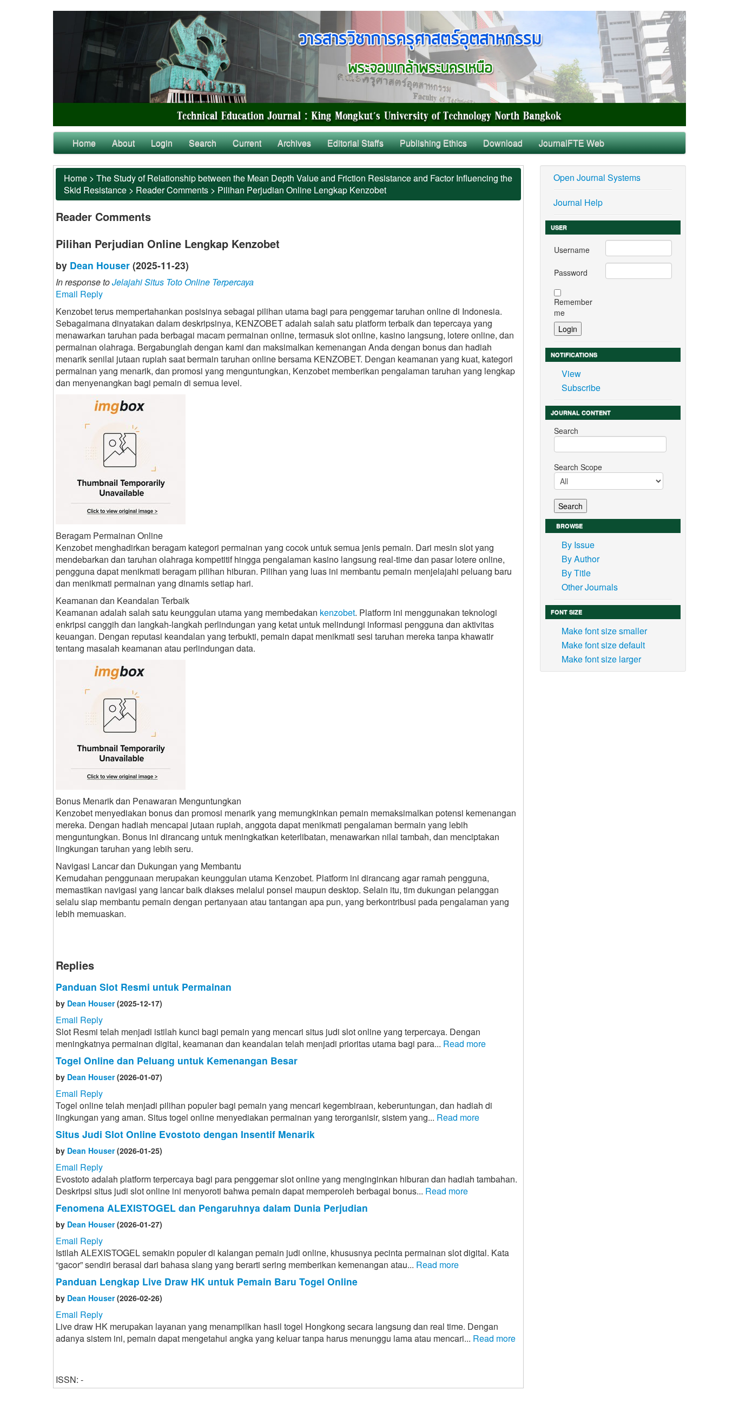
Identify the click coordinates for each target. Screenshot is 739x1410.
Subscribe (581, 387)
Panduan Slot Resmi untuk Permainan (144, 986)
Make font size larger (601, 659)
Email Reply (79, 294)
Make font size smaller (604, 631)
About (123, 143)
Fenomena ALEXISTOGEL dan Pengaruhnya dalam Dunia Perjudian (212, 1207)
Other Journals (590, 587)
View (571, 373)
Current (247, 143)
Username (572, 249)
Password (571, 272)
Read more (464, 1043)
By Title (576, 573)
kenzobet (337, 612)
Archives (294, 143)
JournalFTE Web (571, 143)
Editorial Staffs (355, 143)
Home (84, 143)
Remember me (573, 307)
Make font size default (603, 645)
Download (503, 143)
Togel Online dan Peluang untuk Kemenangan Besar (177, 1060)
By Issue (578, 544)
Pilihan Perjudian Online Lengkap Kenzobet (301, 190)
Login (162, 143)
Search (202, 143)
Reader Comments (172, 190)
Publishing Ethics (433, 143)
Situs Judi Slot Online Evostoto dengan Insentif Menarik (185, 1134)
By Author (580, 559)
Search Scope (578, 467)
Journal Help (578, 202)
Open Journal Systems (597, 177)
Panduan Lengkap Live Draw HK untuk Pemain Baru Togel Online (207, 1281)
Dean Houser (100, 265)
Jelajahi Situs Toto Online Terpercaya (183, 282)
